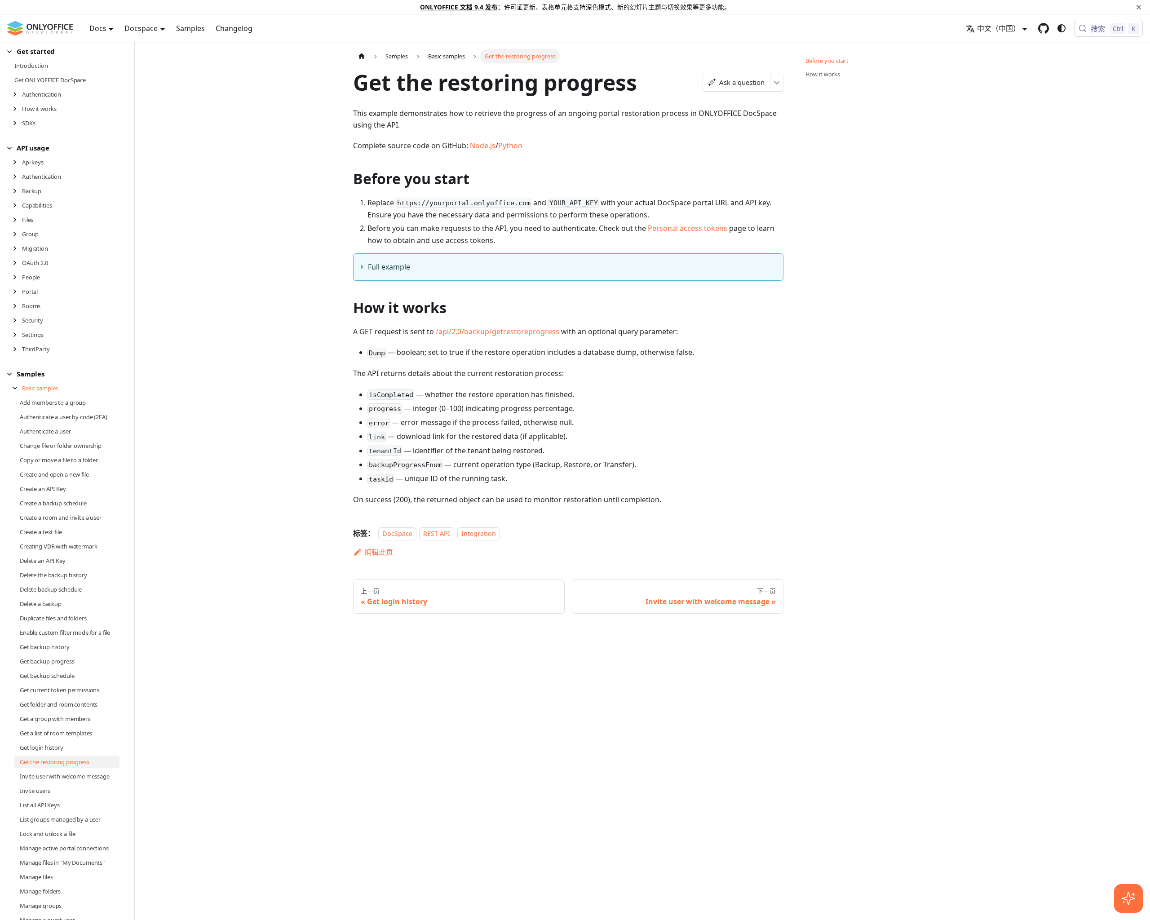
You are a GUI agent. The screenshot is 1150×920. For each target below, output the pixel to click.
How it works (822, 74)
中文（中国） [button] (998, 28)
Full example (389, 267)
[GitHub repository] (1043, 28)
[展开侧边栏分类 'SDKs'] (17, 123)
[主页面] (361, 56)
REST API (436, 533)
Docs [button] (97, 28)
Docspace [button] (141, 28)
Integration (478, 533)
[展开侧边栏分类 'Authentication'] (17, 94)
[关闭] (1139, 7)
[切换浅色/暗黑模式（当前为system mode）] (1061, 28)
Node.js (482, 145)
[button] (63, 51)
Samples (190, 28)
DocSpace (397, 533)
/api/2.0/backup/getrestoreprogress (497, 331)
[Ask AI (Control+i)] (1128, 898)
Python (510, 145)
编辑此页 (378, 552)
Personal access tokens (687, 228)
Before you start (827, 61)
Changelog (234, 28)
